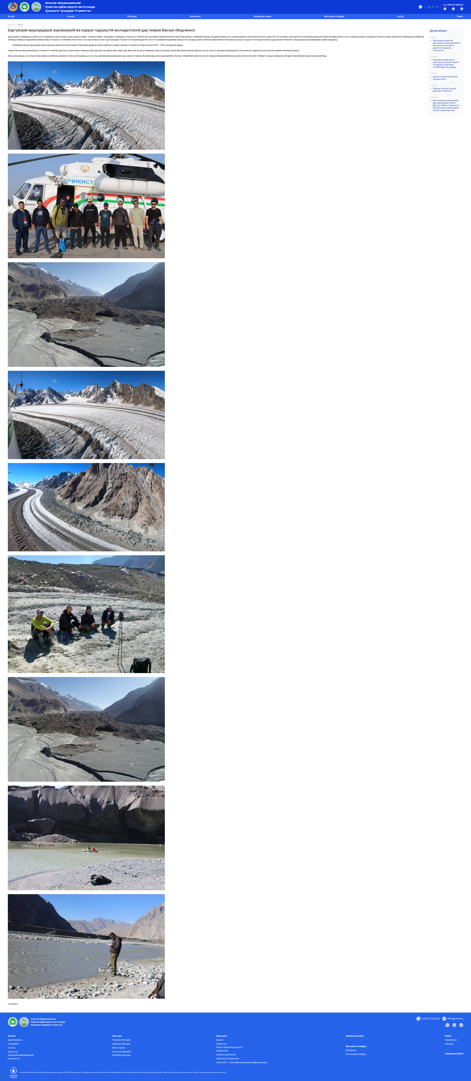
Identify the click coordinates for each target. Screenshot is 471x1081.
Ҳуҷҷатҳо (13, 1051)
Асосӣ (11, 16)
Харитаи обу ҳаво (121, 1043)
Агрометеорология (226, 1054)
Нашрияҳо (351, 1050)
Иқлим (219, 1040)
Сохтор (11, 1047)
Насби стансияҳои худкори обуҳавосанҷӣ (445, 77)
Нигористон (14, 1058)
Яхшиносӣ (221, 1043)
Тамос (459, 16)
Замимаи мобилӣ (454, 1053)
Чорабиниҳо (451, 1040)
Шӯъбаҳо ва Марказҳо (227, 1058)
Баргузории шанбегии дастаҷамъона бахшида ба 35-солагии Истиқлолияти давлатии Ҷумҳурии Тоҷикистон (447, 45)
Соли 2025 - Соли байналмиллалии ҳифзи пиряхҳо (241, 1062)
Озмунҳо (449, 1043)
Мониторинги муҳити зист (229, 1047)
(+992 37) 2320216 (454, 5)
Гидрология (222, 1050)
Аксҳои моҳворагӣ (121, 1051)
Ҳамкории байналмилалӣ (21, 1055)
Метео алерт (118, 1047)
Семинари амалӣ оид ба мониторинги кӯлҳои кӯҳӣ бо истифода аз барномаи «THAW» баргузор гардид (446, 63)
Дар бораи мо (15, 1040)
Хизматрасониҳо (262, 16)
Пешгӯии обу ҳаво (121, 1040)
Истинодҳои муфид (356, 1054)
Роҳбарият (13, 1043)
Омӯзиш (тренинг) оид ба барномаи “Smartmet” (444, 89)
